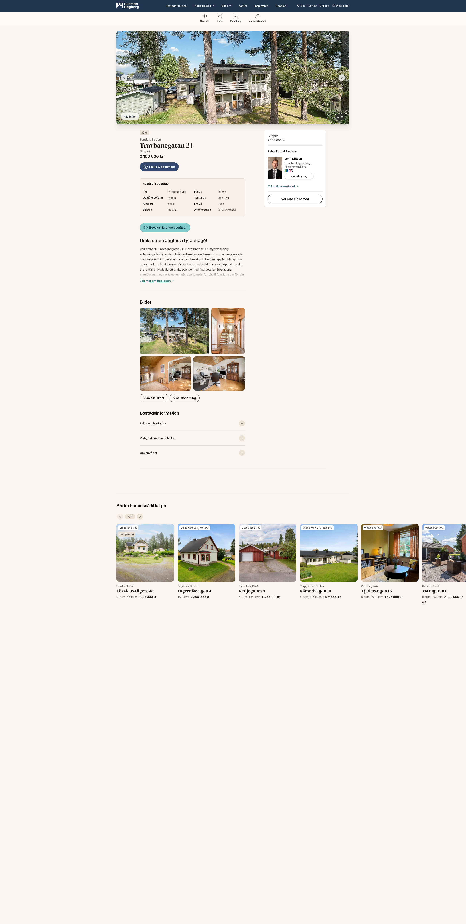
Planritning (236, 21)
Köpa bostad (203, 5)
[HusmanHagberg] (127, 6)
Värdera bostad (257, 21)
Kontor (243, 5)
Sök (303, 5)
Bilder (220, 21)
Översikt (204, 21)
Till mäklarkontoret (281, 186)
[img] (286, 170)
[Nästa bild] (342, 77)
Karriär (312, 5)
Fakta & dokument (162, 167)
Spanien (281, 5)
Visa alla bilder (154, 398)
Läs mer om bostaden (155, 281)
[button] (192, 349)
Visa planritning (184, 398)
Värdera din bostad (295, 199)
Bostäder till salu (176, 5)
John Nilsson (293, 158)
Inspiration (261, 5)
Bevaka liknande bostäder (168, 227)
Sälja (225, 5)
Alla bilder (130, 116)
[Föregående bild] (124, 77)
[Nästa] (140, 517)
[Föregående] (120, 517)
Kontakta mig (299, 176)
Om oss (324, 5)
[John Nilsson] (275, 168)
